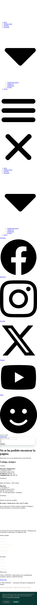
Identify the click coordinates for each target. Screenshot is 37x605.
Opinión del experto (12, 82)
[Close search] (0, 442)
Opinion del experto (5, 544)
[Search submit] (0, 440)
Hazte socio (3, 553)
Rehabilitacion (4, 569)
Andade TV (10, 84)
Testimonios (10, 86)
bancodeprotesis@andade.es (8, 497)
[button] (18, 128)
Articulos (6, 25)
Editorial (2, 538)
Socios (5, 89)
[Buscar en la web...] (0, 446)
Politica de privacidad (6, 587)
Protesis (2, 560)
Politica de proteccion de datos (22, 587)
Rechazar (6, 601)
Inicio (5, 22)
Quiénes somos (8, 24)
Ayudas (2, 563)
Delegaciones (4, 550)
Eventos (9, 87)
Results (3, 444)
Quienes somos (4, 547)
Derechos (2, 566)
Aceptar (16, 601)
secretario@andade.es (6, 480)
